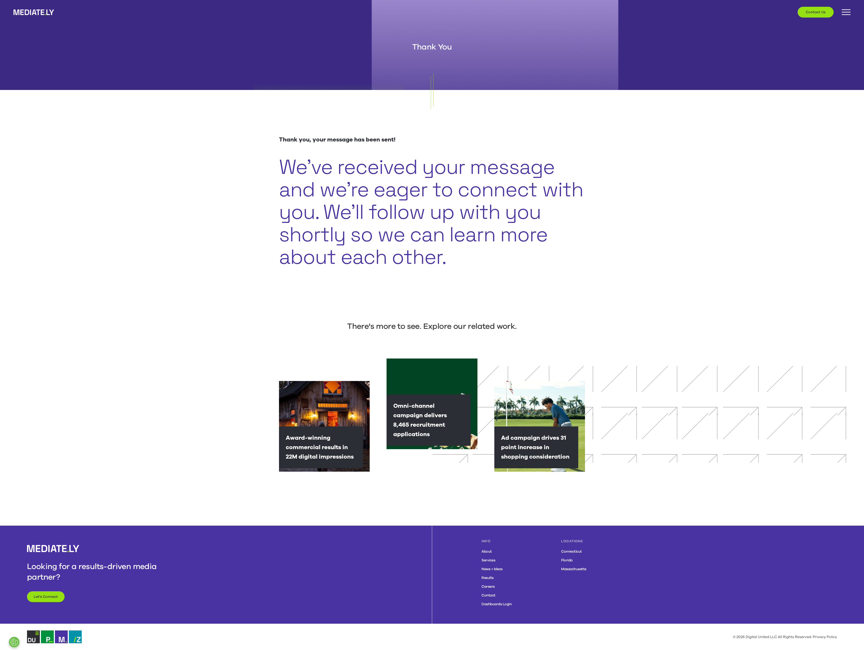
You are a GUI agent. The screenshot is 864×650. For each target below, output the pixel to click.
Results (488, 577)
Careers (488, 586)
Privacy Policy (825, 636)
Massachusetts (573, 569)
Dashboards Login (497, 604)
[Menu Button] (846, 12)
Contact (488, 595)
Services (488, 560)
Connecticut (571, 551)
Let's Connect (46, 596)
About (487, 551)
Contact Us (816, 12)
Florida (567, 560)
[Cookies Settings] (14, 642)
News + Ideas (492, 569)
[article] (324, 426)
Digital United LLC (761, 636)
